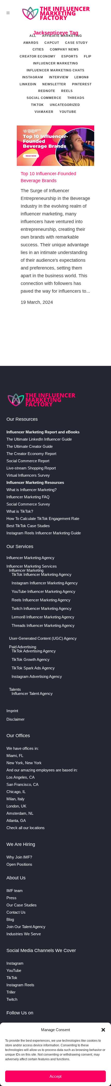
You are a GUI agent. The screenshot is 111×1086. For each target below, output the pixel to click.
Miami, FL (14, 755)
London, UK (16, 806)
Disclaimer (15, 719)
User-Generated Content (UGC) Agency (43, 638)
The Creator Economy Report (31, 453)
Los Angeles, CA (20, 777)
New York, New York (24, 763)
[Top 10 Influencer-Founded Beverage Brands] (55, 145)
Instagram (14, 963)
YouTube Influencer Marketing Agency (43, 592)
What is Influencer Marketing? (31, 489)
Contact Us (16, 912)
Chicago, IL (16, 791)
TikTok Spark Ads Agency (33, 668)
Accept (55, 1076)
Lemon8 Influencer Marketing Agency (43, 617)
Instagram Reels (20, 985)
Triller (10, 992)
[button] (103, 1029)
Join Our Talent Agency (25, 926)
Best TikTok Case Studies (28, 526)
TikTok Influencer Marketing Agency (42, 575)
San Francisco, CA (22, 784)
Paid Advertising (22, 647)
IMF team (14, 890)
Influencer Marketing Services (31, 566)
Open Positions (19, 864)
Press (11, 898)
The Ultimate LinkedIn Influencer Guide (39, 439)
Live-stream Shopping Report (31, 468)
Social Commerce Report (27, 461)
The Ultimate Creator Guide (29, 446)
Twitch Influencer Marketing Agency (42, 609)
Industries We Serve (23, 934)
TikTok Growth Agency (31, 660)
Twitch (11, 999)
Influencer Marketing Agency (30, 558)
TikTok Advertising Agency (34, 651)
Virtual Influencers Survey (28, 475)
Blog (10, 919)
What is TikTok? (19, 511)
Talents (15, 689)
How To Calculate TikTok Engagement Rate (42, 518)
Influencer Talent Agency (32, 694)
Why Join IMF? (19, 857)
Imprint (12, 711)
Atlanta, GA (16, 820)
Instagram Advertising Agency (37, 677)
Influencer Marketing (26, 570)
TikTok (11, 977)
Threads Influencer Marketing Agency (43, 626)
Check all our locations (25, 828)
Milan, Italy (15, 799)
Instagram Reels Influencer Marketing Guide (43, 533)
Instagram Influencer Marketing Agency (45, 583)
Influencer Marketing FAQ (28, 497)
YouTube (13, 970)
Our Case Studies (21, 905)
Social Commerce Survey (28, 504)
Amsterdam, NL (19, 813)
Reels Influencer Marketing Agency (41, 600)
